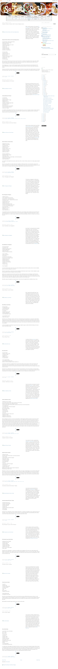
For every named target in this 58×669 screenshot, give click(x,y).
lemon (10, 332)
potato (21, 481)
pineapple (10, 221)
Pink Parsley (44, 42)
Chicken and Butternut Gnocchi (47, 34)
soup (23, 481)
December (44, 80)
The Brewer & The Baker (46, 47)
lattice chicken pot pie (9, 18)
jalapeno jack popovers (30, 18)
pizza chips (34, 339)
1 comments (12, 519)
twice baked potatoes (35, 18)
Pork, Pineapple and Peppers (8, 176)
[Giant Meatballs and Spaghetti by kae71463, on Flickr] (7, 235)
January (44, 94)
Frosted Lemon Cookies (7, 564)
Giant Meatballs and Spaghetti (8, 225)
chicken (6, 172)
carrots (13, 118)
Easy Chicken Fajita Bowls (46, 30)
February (44, 93)
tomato (17, 221)
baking (6, 332)
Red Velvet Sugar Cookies (46, 36)
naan (50, 18)
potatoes (24, 118)
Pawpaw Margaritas (45, 32)
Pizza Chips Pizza (5, 336)
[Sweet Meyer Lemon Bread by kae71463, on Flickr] (6, 297)
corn (14, 481)
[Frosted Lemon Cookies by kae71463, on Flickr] (6, 573)
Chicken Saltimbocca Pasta (7, 381)
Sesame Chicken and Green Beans (9, 122)
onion (9, 285)
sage (18, 433)
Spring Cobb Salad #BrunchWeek (47, 38)
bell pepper (6, 221)
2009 (43, 120)
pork (13, 221)
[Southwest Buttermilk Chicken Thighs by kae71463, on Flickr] (8, 493)
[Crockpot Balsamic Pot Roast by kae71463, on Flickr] (7, 88)
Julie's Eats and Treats (36, 94)
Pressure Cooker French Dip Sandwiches (48, 48)
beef (11, 118)
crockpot (16, 118)
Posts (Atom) (8, 661)
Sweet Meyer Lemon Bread (7, 289)
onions (22, 118)
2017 (43, 77)
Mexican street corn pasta (16, 18)
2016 (43, 78)
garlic (19, 118)
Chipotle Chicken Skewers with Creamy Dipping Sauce (13, 23)
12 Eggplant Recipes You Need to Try (47, 28)
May (44, 89)
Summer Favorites (48, 43)
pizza (5, 377)
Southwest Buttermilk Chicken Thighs (9, 485)
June (44, 88)
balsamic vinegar (7, 118)
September (45, 84)
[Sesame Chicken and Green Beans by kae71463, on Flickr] (8, 132)
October (44, 83)
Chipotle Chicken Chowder (7, 437)
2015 (43, 79)
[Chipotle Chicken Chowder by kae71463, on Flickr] (6, 445)
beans (5, 481)
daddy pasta (36, 243)
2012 (43, 116)
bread (8, 332)
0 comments (12, 656)
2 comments (12, 559)
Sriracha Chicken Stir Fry (29, 126)
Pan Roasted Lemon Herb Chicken (9, 524)
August (44, 85)
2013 (43, 115)
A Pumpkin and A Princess (34, 538)
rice (14, 221)
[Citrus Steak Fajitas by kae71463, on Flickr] (5, 620)
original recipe (33, 489)
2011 (43, 117)
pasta (11, 285)
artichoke (6, 433)
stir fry (13, 172)
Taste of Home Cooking (34, 398)
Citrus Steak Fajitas (6, 612)
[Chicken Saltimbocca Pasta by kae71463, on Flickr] (6, 390)
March (44, 92)
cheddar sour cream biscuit (29, 441)
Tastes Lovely (37, 137)
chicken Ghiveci (22, 18)
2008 (43, 121)
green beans (9, 172)
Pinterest (31, 385)
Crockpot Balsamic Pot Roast (8, 80)
